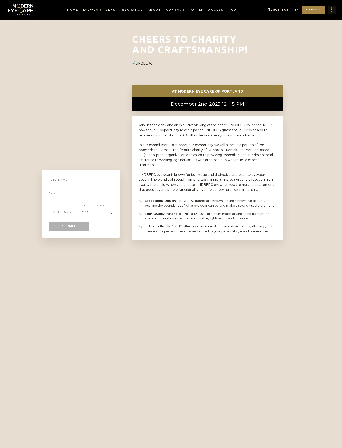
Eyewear (92, 9)
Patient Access (207, 9)
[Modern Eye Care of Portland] (20, 9)
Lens (111, 9)
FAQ (232, 9)
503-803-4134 (286, 9)
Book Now (313, 9)
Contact (175, 9)
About (154, 9)
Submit (69, 226)
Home (72, 9)
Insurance (132, 9)
